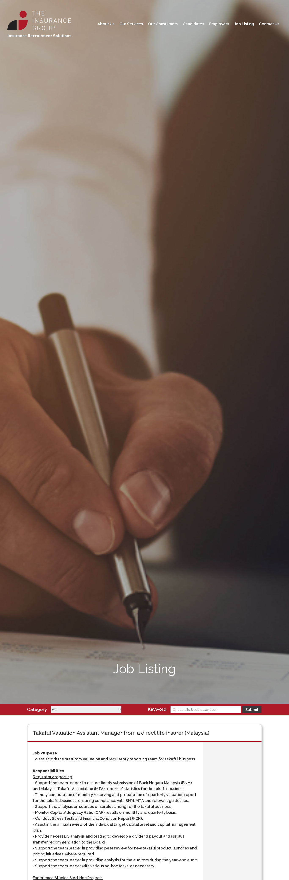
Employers (219, 24)
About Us (106, 24)
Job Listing (244, 24)
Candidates (193, 24)
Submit (251, 709)
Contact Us (269, 24)
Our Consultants (163, 24)
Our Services (131, 24)
